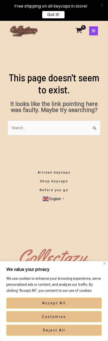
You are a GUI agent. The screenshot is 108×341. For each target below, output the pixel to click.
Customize (54, 317)
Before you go (54, 190)
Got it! (53, 15)
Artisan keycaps (54, 172)
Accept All (54, 303)
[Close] (104, 263)
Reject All (54, 330)
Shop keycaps (54, 181)
